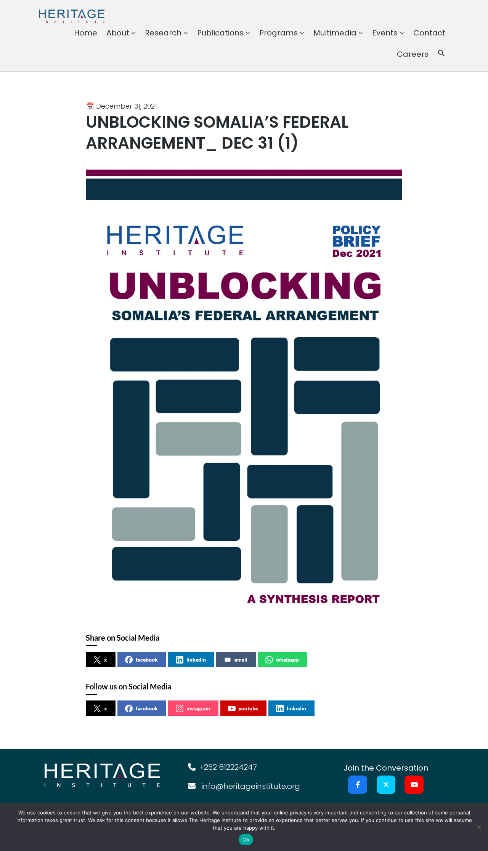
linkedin (196, 659)
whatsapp (287, 659)
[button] (441, 54)
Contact (429, 32)
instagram (198, 708)
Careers (413, 54)
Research (163, 32)
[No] (478, 827)
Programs (278, 32)
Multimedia (334, 32)
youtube (248, 708)
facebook (147, 659)
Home (85, 32)
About (117, 32)
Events (385, 32)
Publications (220, 32)
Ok (245, 840)
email (240, 659)
